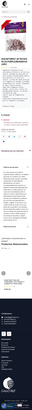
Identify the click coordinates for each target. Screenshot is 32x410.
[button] (3, 273)
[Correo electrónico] (4, 141)
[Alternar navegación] (29, 4)
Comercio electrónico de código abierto (16, 407)
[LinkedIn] (14, 136)
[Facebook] (4, 136)
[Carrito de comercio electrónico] (24, 4)
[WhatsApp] (19, 136)
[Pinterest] (25, 136)
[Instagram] (9, 334)
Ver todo (4, 248)
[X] (9, 136)
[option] (16, 273)
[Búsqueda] (28, 12)
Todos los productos (10, 17)
